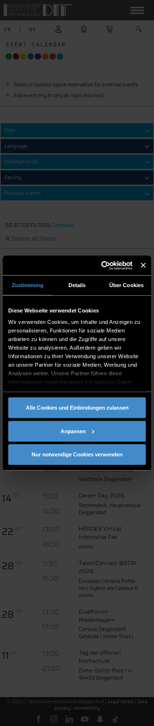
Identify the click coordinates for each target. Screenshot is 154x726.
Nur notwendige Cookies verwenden (77, 454)
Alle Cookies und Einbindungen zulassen (77, 408)
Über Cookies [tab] (126, 285)
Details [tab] (77, 285)
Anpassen (73, 431)
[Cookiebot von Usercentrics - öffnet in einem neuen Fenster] (101, 265)
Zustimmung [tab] (28, 285)
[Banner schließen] (143, 265)
